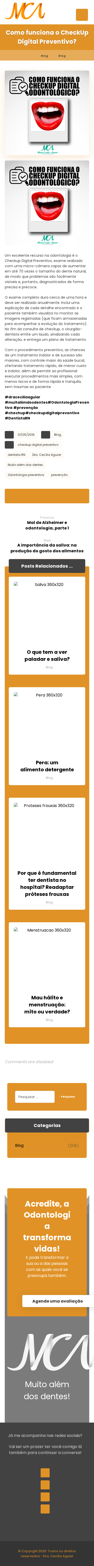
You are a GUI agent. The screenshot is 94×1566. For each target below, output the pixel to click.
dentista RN (16, 455)
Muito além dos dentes (25, 465)
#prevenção (25, 407)
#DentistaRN (17, 418)
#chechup (15, 412)
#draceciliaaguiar (22, 397)
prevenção (59, 475)
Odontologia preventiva (26, 475)
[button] (82, 15)
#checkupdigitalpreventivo (52, 412)
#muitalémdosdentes (26, 402)
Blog (57, 435)
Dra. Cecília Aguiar (46, 455)
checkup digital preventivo (38, 445)
